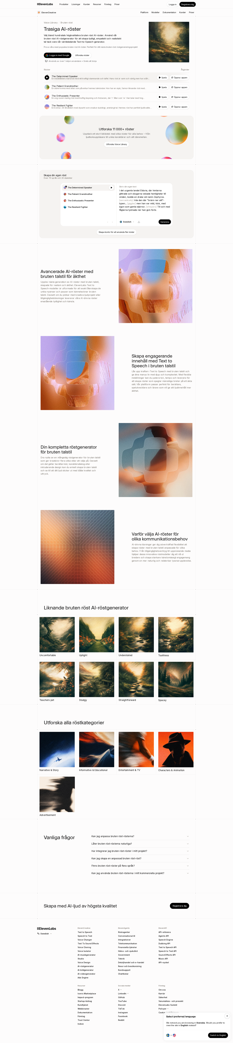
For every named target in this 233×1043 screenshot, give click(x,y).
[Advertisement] (57, 796)
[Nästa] (112, 222)
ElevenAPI (163, 928)
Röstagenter (124, 932)
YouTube (122, 1001)
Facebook (123, 1016)
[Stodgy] (96, 682)
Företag (81, 1016)
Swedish (44, 933)
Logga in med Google (59, 55)
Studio (81, 959)
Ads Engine (83, 977)
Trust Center (84, 1020)
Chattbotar (123, 974)
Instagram (123, 1012)
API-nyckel (164, 962)
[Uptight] (96, 637)
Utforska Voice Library (116, 144)
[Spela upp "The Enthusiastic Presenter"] (116, 97)
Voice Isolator (84, 951)
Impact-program (85, 997)
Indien (81, 1024)
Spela (164, 77)
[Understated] (136, 637)
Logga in (173, 4)
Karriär (162, 993)
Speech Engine (166, 940)
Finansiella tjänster (127, 947)
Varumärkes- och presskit (171, 1001)
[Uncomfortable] (57, 637)
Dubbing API (164, 943)
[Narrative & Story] (57, 752)
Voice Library (51, 22)
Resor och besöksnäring (129, 966)
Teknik (121, 959)
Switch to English (218, 1035)
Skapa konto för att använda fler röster (116, 232)
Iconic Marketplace (87, 993)
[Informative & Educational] (96, 752)
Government (124, 955)
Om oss (162, 990)
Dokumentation (85, 1012)
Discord (121, 1005)
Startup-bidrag (85, 1001)
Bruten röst (67, 22)
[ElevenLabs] (45, 4)
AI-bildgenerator (85, 970)
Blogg (80, 990)
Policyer (162, 1009)
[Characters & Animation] (176, 752)
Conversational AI (126, 936)
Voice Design (84, 962)
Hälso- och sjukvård (128, 951)
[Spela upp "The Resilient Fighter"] (116, 106)
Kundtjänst (83, 1005)
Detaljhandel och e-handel (131, 962)
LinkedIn (122, 993)
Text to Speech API (168, 947)
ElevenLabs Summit (168, 1005)
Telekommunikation (127, 943)
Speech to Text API (168, 951)
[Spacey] (176, 682)
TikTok (121, 1009)
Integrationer (124, 940)
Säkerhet (163, 997)
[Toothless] (176, 637)
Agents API (164, 936)
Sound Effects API (167, 955)
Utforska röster (82, 55)
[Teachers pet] (57, 682)
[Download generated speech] (139, 222)
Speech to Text (85, 936)
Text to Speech (85, 932)
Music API (163, 959)
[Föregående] (107, 222)
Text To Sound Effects (88, 943)
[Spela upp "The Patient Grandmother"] (116, 87)
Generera (164, 222)
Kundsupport (124, 970)
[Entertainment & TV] (136, 752)
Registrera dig (187, 4)
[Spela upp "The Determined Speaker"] (116, 77)
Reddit (121, 1020)
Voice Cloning (84, 947)
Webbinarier (83, 1009)
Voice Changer (85, 940)
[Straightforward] (136, 682)
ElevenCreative (84, 928)
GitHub (121, 997)
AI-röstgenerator (86, 966)
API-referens (165, 932)
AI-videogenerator (86, 974)
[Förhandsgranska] (111, 187)
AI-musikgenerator (86, 955)
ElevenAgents (124, 928)
